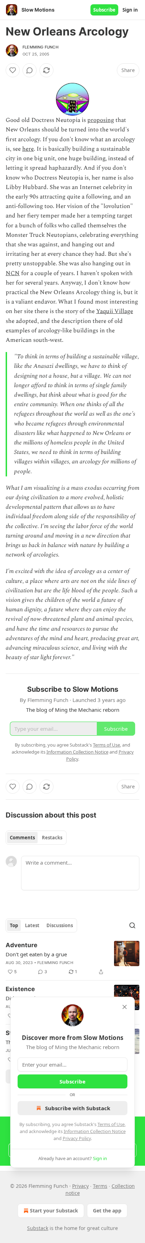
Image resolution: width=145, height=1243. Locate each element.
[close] (124, 1007)
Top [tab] (14, 925)
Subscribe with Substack (77, 1108)
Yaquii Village (114, 311)
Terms (100, 1186)
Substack (37, 1228)
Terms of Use (111, 1124)
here (28, 149)
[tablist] (36, 838)
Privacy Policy (77, 1138)
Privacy (80, 1186)
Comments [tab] (22, 837)
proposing (100, 120)
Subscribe (104, 10)
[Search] (132, 925)
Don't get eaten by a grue (36, 954)
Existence (20, 989)
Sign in (130, 10)
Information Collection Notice (95, 1131)
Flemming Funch (40, 47)
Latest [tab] (32, 925)
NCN (13, 273)
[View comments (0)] (30, 70)
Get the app (107, 1210)
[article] (72, 958)
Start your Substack (54, 1210)
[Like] (13, 70)
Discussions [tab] (59, 925)
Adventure (21, 945)
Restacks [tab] (52, 837)
